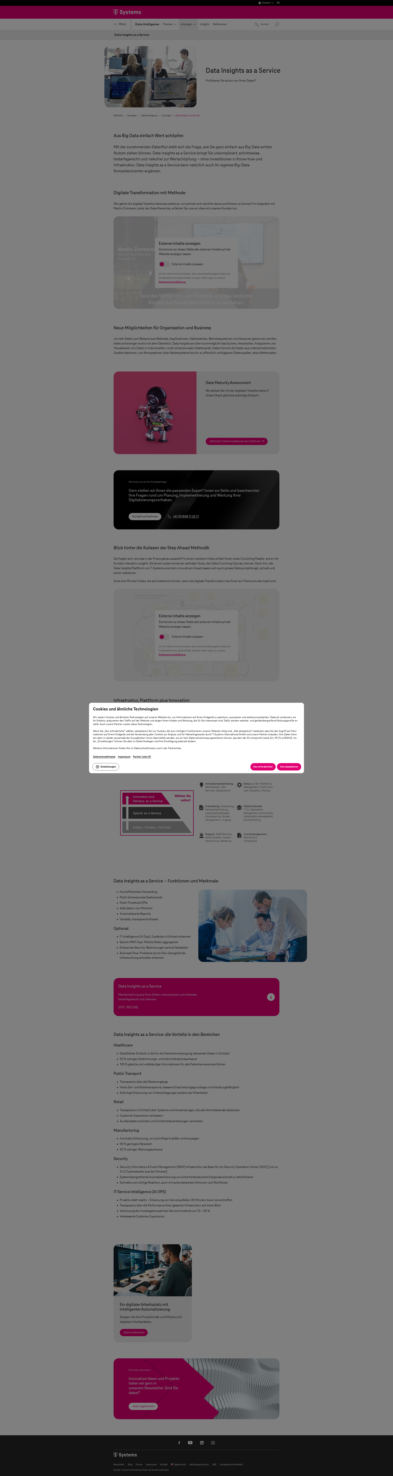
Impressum (124, 756)
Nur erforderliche (263, 766)
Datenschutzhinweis (104, 756)
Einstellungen (108, 766)
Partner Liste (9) (142, 756)
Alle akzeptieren (289, 766)
